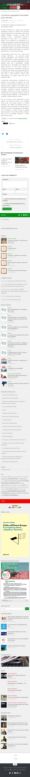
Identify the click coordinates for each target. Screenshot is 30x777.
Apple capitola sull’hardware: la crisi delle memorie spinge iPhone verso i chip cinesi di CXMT (18, 618)
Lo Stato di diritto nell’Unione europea (17, 737)
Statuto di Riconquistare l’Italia (9, 394)
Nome (4, 189)
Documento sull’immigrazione (9, 423)
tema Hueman (22, 769)
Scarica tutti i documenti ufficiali (10, 461)
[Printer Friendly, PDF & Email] (5, 118)
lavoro (27, 485)
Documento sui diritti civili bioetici (10, 416)
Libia (13, 487)
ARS (8, 476)
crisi (19, 479)
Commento (5, 179)
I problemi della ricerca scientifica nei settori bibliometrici (12, 443)
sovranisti (21, 491)
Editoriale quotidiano (7, 11)
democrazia (23, 479)
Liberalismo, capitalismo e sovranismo (17, 255)
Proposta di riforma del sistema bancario (12, 426)
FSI (17, 483)
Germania (21, 483)
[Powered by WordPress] (10, 769)
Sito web (4, 194)
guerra (10, 485)
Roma (18, 489)
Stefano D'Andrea (23, 493)
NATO (21, 487)
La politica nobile (12, 248)
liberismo (7, 487)
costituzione (13, 479)
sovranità (4, 493)
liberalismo (3, 487)
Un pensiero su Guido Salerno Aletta (17, 281)
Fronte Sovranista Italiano (15, 482)
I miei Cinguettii (5, 219)
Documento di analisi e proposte (10, 398)
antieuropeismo (4, 476)
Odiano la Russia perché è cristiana (16, 645)
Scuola (4, 410)
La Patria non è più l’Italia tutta (13, 296)
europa (10, 481)
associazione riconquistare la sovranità (18, 476)
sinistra (24, 489)
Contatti (16, 758)
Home (15, 755)
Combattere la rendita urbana (9, 413)
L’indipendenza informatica (14, 716)
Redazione (5, 20)
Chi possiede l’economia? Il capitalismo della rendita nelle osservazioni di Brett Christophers (17, 344)
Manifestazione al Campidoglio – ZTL (17, 683)
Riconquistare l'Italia (11, 489)
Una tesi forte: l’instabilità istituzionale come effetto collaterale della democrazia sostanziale (14, 291)
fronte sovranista (17, 481)
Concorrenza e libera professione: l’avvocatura (13, 439)
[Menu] (28, 1)
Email (17, 189)
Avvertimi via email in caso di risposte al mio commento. (14, 199)
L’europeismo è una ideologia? (15, 368)
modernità (18, 487)
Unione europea (10, 495)
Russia (21, 489)
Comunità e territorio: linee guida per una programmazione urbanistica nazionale (11, 457)
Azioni (9, 673)
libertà (11, 487)
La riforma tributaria (7, 419)
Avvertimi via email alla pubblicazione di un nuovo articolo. (13, 204)
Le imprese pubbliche (7, 436)
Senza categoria (16, 373)
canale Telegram (22, 118)
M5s (15, 487)
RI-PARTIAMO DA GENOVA (15, 690)
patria (24, 487)
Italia (24, 485)
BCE (27, 476)
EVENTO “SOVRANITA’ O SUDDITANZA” (18, 697)
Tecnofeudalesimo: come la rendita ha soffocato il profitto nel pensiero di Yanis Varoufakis (17, 319)
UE (2, 495)
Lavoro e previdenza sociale (9, 406)
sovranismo (12, 491)
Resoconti (14, 673)
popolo (26, 487)
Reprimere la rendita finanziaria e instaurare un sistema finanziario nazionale (13, 402)
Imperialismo (15, 485)
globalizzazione (5, 485)
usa (18, 495)
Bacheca (10, 238)
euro (6, 481)
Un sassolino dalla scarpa (14, 299)
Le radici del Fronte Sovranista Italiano (17, 270)
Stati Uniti (11, 493)
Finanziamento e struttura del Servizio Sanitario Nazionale (13, 452)
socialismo (4, 491)
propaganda (3, 489)
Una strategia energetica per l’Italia (11, 448)
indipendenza (20, 485)
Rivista (17, 11)
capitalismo (4, 479)
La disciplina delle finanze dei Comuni (11, 429)
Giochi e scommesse (7, 433)
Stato (15, 493)
